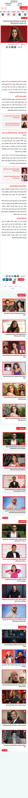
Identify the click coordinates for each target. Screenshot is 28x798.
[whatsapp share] (10, 47)
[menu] (5, 8)
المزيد (6, 518)
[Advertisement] (14, 65)
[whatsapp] (4, 276)
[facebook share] (15, 47)
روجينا (22, 81)
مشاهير (23, 12)
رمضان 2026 (11, 286)
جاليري (4, 12)
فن (26, 12)
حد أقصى (16, 286)
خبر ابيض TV (13, 12)
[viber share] (7, 47)
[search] (2, 8)
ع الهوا (18, 12)
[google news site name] (14, 279)
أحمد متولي (23, 45)
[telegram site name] (4, 279)
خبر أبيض (11, 84)
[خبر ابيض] (23, 7)
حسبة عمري (12, 288)
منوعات (8, 12)
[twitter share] (12, 47)
